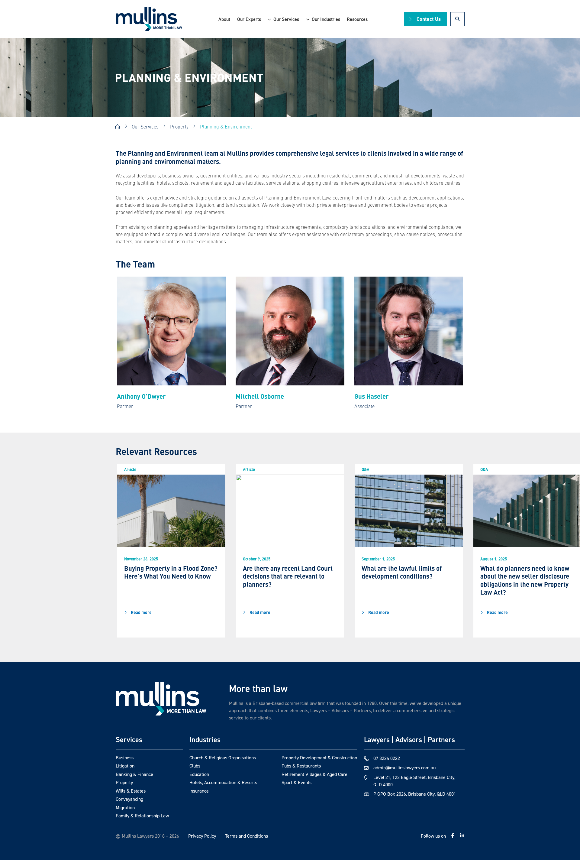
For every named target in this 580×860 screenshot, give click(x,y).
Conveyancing (129, 799)
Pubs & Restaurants (301, 766)
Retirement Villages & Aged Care (314, 774)
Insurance (199, 791)
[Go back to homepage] (161, 698)
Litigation (125, 766)
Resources (357, 19)
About (224, 19)
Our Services (286, 19)
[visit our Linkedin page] (462, 835)
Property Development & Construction (319, 758)
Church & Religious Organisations (222, 758)
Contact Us (429, 18)
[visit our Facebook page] (452, 835)
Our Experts (249, 19)
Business (125, 758)
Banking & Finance (134, 774)
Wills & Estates (131, 791)
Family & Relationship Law (142, 816)
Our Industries (326, 19)
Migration (125, 807)
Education (199, 774)
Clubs (194, 766)
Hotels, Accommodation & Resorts (223, 782)
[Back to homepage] (149, 19)
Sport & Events (296, 782)
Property (124, 782)
